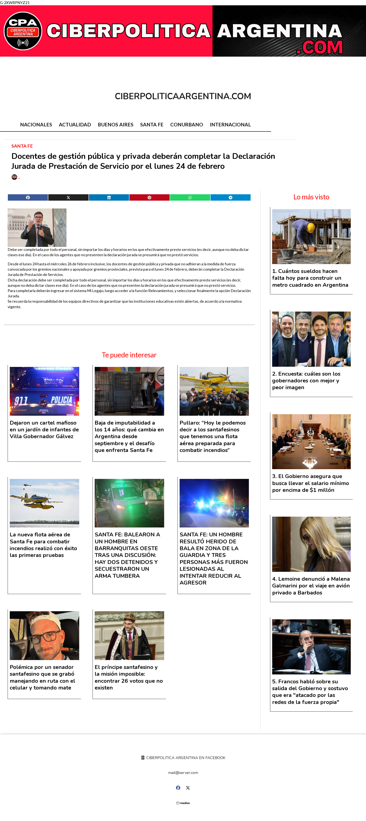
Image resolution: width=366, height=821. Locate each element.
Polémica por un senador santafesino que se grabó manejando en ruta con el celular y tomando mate (42, 677)
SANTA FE (152, 124)
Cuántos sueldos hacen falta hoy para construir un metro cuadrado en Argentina (310, 278)
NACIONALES (36, 124)
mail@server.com (183, 772)
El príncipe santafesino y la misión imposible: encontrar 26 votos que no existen (129, 677)
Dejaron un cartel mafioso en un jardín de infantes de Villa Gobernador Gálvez (44, 429)
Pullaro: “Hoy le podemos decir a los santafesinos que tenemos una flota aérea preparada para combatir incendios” (213, 436)
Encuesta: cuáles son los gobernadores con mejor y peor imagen (306, 380)
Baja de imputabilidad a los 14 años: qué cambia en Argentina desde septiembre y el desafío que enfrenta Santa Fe (129, 436)
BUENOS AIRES (115, 124)
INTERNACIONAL (230, 124)
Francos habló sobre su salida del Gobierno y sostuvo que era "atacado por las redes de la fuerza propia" (310, 692)
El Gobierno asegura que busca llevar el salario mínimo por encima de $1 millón (310, 483)
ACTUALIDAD (75, 124)
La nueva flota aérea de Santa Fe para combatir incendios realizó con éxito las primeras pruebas (43, 545)
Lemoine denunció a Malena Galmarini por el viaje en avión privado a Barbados (311, 585)
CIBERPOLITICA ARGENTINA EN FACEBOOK (185, 757)
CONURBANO (186, 124)
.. (19, 177)
